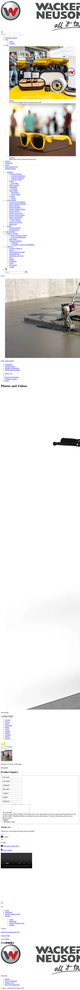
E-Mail (5, 797)
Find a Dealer (7, 850)
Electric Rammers (15, 207)
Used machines (10, 232)
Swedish (8, 735)
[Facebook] (7, 943)
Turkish (7, 731)
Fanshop (12, 43)
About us (10, 246)
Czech (7, 729)
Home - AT (8, 373)
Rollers (11, 181)
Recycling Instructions (12, 985)
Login (7, 910)
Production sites (14, 254)
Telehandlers (13, 187)
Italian (7, 727)
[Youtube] (9, 943)
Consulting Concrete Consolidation (22, 245)
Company (6, 785)
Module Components (12, 368)
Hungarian (8, 725)
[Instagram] (4, 943)
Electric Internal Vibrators (17, 204)
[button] (11, 167)
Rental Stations (14, 230)
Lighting (12, 196)
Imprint (7, 979)
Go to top (4, 975)
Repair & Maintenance (18, 237)
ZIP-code (5, 789)
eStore (11, 41)
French (7, 722)
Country (5, 793)
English (7, 169)
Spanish (7, 738)
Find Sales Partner (11, 38)
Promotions (13, 261)
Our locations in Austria (17, 252)
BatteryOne (13, 224)
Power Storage (16, 220)
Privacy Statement (11, 981)
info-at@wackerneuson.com (10, 932)
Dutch (7, 724)
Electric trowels (14, 205)
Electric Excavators (15, 213)
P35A (7, 381)
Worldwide (8, 163)
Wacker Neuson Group (12, 914)
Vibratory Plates (16, 179)
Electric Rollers (14, 211)
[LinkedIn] (11, 943)
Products (10, 172)
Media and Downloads (12, 370)
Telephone (5, 801)
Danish (7, 733)
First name (5, 777)
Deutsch (13, 169)
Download (4, 768)
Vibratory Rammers (17, 178)
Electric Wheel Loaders (17, 215)
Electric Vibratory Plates (17, 209)
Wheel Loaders (14, 185)
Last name (6, 781)
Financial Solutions (15, 241)
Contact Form (5, 935)
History (11, 250)
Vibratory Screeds (11, 379)
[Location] (2, 943)
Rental (9, 226)
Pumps (13, 198)
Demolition (15, 192)
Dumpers (14, 189)
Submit (5, 820)
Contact (7, 161)
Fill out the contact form (11, 846)
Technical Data (10, 366)
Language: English (7, 716)
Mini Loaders (13, 191)
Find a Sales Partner (7, 361)
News (11, 258)
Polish (7, 737)
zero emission (11, 200)
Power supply (15, 194)
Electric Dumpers (15, 219)
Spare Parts (13, 239)
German (7, 720)
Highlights (8, 364)
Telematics (14, 243)
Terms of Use (9, 983)
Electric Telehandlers (16, 217)
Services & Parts (12, 233)
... (5, 375)
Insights (11, 259)
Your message (7, 812)
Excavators (15, 183)
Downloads (13, 265)
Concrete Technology (18, 176)
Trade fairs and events (16, 256)
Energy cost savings (15, 222)
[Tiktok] (13, 943)
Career (7, 165)
